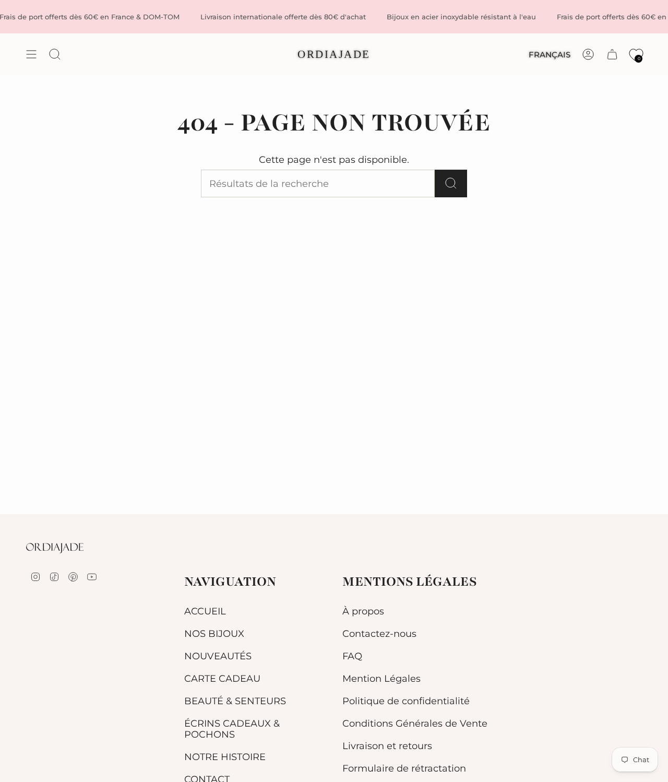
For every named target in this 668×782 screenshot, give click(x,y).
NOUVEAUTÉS (218, 655)
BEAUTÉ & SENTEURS (235, 700)
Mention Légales (381, 678)
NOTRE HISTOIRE (225, 756)
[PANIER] (612, 54)
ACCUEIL (205, 611)
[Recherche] (451, 183)
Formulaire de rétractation (404, 768)
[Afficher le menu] (31, 54)
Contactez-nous (379, 633)
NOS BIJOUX (214, 633)
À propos (363, 611)
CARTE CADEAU (222, 678)
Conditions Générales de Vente (414, 723)
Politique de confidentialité (406, 700)
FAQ (352, 655)
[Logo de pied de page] (55, 548)
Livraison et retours (387, 745)
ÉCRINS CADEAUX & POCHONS (232, 729)
